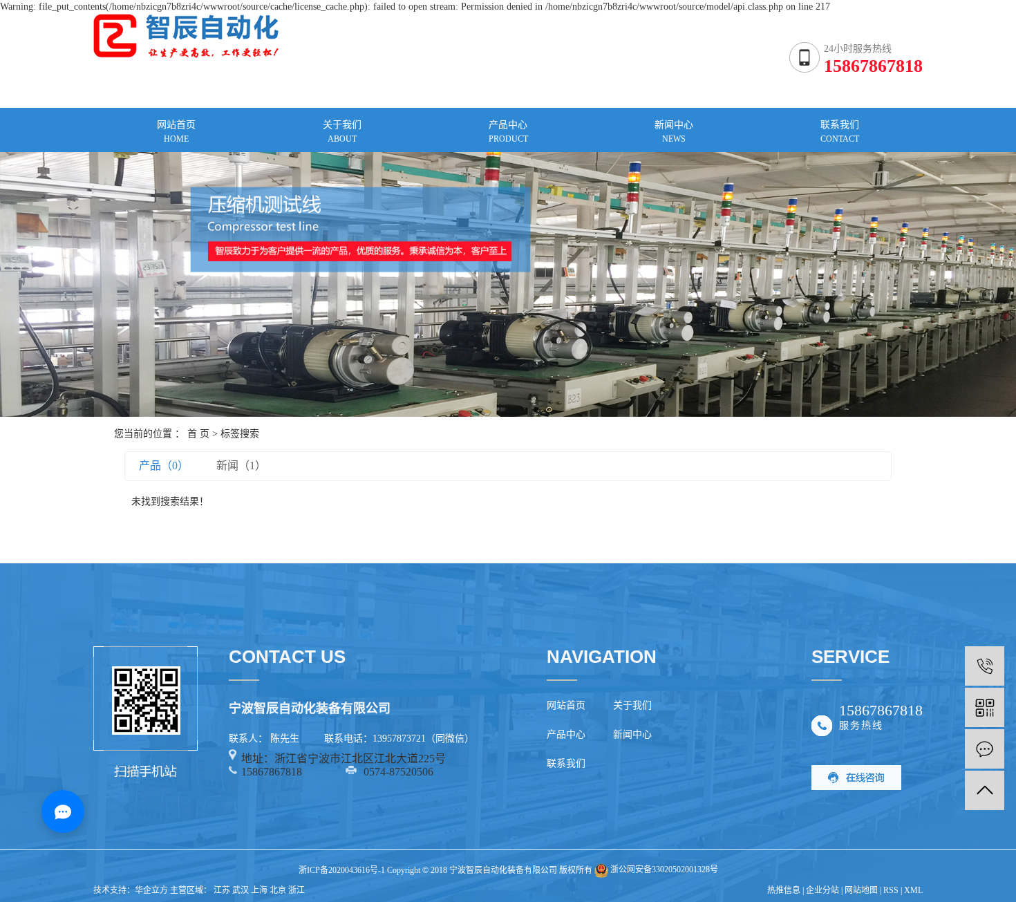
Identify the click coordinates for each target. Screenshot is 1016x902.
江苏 (222, 890)
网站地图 (861, 890)
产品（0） (164, 465)
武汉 (240, 890)
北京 (278, 890)
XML (913, 890)
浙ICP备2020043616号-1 (342, 869)
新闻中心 (632, 734)
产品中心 (566, 734)
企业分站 (822, 890)
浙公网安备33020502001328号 (663, 869)
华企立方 (151, 890)
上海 (259, 890)
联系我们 (566, 763)
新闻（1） (241, 465)
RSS (891, 890)
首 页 (198, 434)
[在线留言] (984, 749)
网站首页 (566, 705)
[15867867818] (984, 666)
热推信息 (783, 890)
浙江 (296, 890)
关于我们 (632, 705)
